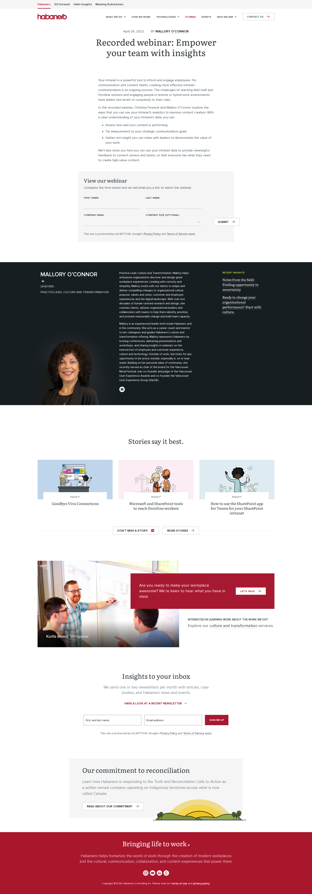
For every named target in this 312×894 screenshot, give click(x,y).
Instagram (145, 873)
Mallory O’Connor (172, 31)
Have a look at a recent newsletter (153, 703)
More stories (177, 530)
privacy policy (201, 883)
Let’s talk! (247, 591)
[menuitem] (44, 4)
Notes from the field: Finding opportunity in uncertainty (240, 284)
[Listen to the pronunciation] (43, 281)
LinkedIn (159, 873)
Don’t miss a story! (132, 530)
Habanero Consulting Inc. (52, 16)
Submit (223, 222)
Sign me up (216, 720)
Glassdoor (166, 873)
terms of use (179, 883)
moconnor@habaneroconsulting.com (122, 389)
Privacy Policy (152, 234)
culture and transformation (233, 625)
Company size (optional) (162, 215)
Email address (155, 720)
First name (91, 197)
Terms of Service (177, 234)
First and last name (97, 720)
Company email (94, 215)
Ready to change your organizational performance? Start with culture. (241, 304)
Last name (153, 197)
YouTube (152, 873)
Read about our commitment (110, 806)
